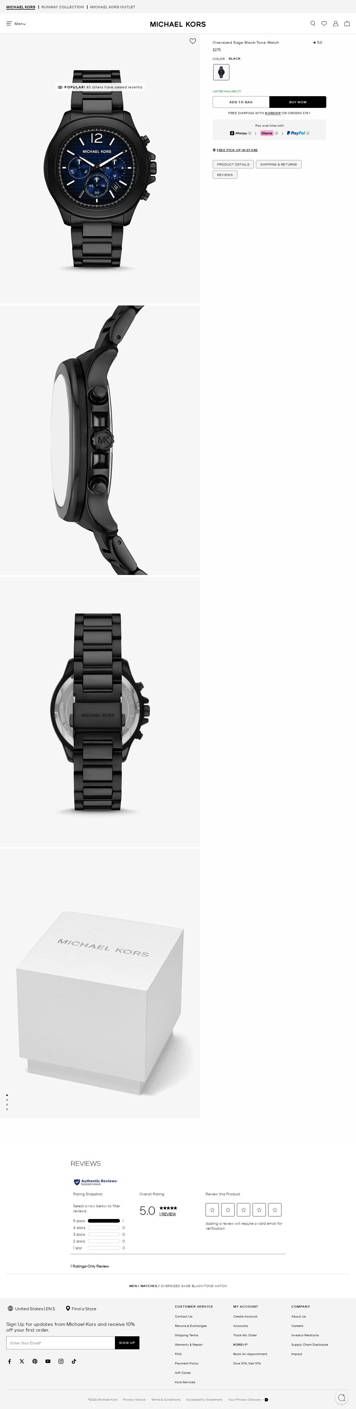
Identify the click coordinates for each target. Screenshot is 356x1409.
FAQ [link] (178, 1354)
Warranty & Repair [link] (188, 1344)
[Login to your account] (335, 23)
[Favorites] (324, 23)
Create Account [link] (245, 1316)
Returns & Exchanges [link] (191, 1326)
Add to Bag (241, 102)
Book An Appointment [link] (250, 1354)
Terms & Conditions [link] (165, 1399)
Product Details (233, 164)
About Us (298, 1316)
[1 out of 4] (7, 1095)
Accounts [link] (240, 1326)
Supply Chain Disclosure (309, 1344)
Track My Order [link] (245, 1335)
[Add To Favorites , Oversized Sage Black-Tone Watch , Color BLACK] (193, 41)
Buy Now (298, 102)
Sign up (127, 1342)
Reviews (225, 175)
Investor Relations (305, 1335)
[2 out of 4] (7, 1100)
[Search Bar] (312, 23)
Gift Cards (183, 1372)
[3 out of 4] (7, 1104)
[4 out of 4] (7, 1109)
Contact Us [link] (183, 1316)
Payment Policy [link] (187, 1363)
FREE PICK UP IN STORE (237, 150)
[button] (341, 1398)
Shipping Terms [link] (186, 1335)
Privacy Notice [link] (134, 1399)
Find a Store (83, 1308)
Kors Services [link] (185, 1382)
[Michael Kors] (178, 23)
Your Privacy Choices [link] (244, 1399)
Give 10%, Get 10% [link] (247, 1363)
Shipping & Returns (278, 164)
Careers (297, 1326)
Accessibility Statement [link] (204, 1399)
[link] (8, 1361)
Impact (296, 1354)
